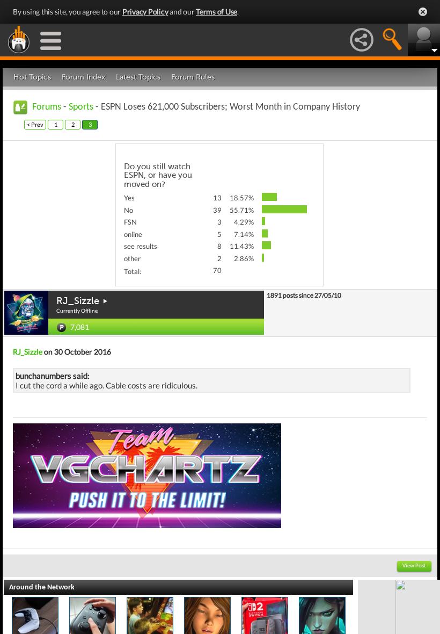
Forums (46, 107)
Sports (81, 107)
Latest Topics (138, 77)
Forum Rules (193, 77)
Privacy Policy (145, 11)
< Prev (35, 124)
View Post (414, 566)
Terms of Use (216, 11)
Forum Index (83, 77)
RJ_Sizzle (77, 301)
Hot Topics (32, 77)
